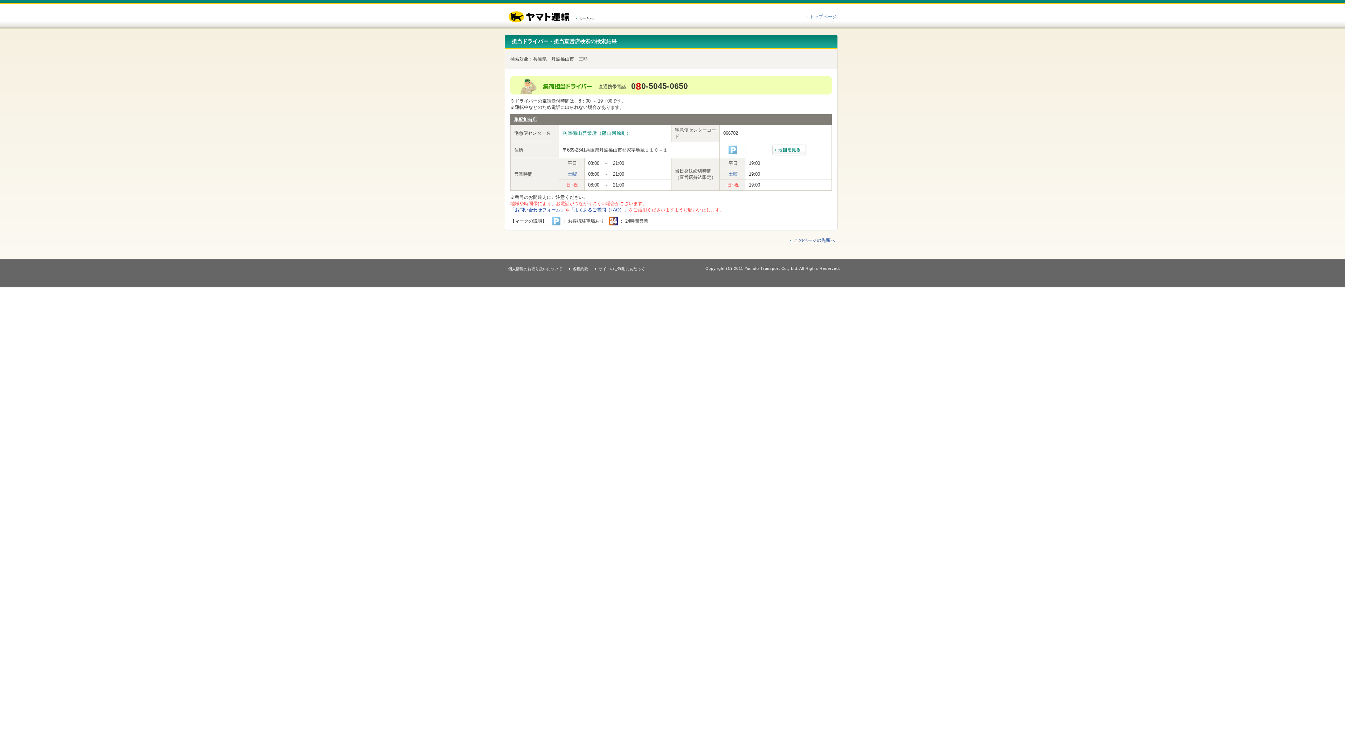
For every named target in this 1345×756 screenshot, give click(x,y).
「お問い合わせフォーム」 (537, 209)
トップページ (823, 16)
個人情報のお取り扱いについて (535, 269)
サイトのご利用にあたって (622, 269)
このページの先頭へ (814, 240)
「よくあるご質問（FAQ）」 (599, 209)
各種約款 (580, 269)
